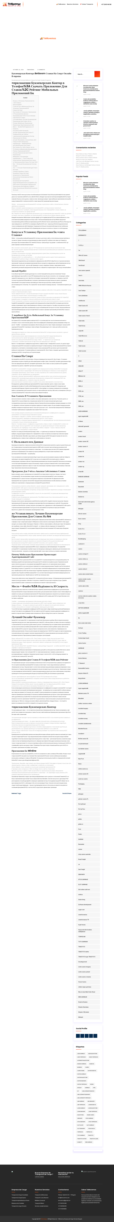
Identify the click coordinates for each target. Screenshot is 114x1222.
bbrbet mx (81, 497)
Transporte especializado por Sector (20, 1200)
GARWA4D (81, 648)
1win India (81, 280)
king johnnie (81, 678)
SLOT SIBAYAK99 (81, 1128)
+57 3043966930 (62, 1206)
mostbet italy (82, 713)
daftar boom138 (92, 1070)
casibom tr (81, 544)
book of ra (81, 529)
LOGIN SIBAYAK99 (81, 1111)
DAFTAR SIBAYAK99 (81, 1080)
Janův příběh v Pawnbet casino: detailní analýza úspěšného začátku (91, 112)
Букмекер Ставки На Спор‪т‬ (21, 173)
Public (80, 834)
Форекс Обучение (83, 1012)
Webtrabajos (44, 1219)
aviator (80, 431)
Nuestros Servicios (72, 4)
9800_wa (80, 401)
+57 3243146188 (62, 1203)
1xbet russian (82, 351)
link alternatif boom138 (88, 1091)
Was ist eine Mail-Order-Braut (86, 992)
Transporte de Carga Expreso (19, 1197)
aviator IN (81, 451)
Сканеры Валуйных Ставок (21, 171)
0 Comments (41, 69)
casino (80, 549)
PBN (79, 789)
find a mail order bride (84, 623)
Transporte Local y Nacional (41, 1197)
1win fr (80, 275)
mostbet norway (83, 718)
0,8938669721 (82, 235)
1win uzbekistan (82, 295)
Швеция (80, 1017)
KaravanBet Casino (83, 668)
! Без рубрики (82, 230)
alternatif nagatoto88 (83, 1060)
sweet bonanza (82, 914)
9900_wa (80, 406)
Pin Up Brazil (82, 804)
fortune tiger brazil (83, 638)
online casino (90, 1114)
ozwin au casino (83, 779)
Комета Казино (82, 1002)
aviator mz (81, 461)
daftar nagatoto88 (83, 613)
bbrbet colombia (83, 491)
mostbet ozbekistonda (84, 723)
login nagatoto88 (83, 688)
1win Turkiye (81, 290)
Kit (78, 1091)
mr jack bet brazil (83, 743)
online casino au (83, 769)
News (80, 764)
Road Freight (82, 859)
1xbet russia (81, 346)
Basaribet (81, 486)
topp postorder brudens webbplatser (85, 930)
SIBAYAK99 (81, 874)
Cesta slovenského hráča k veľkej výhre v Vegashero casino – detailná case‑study (90, 101)
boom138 (91, 1063)
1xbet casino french (84, 315)
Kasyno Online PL (83, 673)
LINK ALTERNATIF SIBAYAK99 (83, 1094)
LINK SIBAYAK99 (91, 1101)
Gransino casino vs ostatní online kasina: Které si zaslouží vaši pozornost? (90, 123)
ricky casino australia (84, 854)
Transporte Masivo (39, 1203)
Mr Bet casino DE (83, 738)
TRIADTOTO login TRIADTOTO (86, 957)
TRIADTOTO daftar (83, 951)
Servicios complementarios (41, 1206)
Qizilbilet (80, 839)
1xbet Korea (81, 326)
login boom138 (92, 1104)
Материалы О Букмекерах (20, 156)
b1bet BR (80, 471)
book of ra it (81, 534)
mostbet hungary (83, 708)
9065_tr (80, 386)
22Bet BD (81, 366)
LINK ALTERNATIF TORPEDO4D (84, 1097)
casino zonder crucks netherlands (84, 580)
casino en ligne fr (83, 554)
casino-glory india (83, 586)
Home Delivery (82, 658)
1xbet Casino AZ (83, 305)
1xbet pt (80, 341)
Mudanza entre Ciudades (18, 1203)
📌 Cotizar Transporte (86, 4)
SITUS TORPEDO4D (93, 1121)
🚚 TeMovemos (61, 4)
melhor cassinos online (85, 703)
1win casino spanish (84, 270)
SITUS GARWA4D (83, 879)
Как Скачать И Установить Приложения (24, 112)
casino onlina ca (83, 559)
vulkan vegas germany (84, 987)
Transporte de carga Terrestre (19, 1206)
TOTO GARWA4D (83, 941)
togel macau (81, 924)
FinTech (80, 628)
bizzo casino (82, 518)
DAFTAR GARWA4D (83, 608)
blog (79, 524)
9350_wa (80, 391)
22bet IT (80, 371)
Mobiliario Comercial (40, 1200)
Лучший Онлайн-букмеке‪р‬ (20, 130)
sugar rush (81, 909)
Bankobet (81, 481)
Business (79, 1067)
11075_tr (80, 245)
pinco (80, 814)
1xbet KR (80, 331)
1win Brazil (81, 265)
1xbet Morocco (82, 336)
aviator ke (81, 456)
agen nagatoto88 (83, 416)
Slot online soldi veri (84, 889)
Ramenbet (81, 844)
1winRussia (81, 300)
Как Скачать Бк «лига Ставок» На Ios (23, 147)
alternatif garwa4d (83, 426)
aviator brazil (82, 436)
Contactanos (39, 1176)
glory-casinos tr (82, 653)
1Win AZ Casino (82, 255)
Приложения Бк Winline (20, 138)
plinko (80, 819)
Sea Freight (81, 869)
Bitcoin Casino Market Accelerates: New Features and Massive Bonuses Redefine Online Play (91, 89)
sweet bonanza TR (83, 919)
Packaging (81, 784)
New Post (81, 759)
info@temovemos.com (63, 1197)
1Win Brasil (81, 260)
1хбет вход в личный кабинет (63, 267)
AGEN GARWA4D (83, 411)
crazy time (81, 603)
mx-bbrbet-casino (83, 748)
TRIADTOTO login (94, 1138)
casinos (80, 591)
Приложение (16, 154)
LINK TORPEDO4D (81, 1104)
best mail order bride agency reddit (86, 502)
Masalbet (81, 698)
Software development (84, 904)
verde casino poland (84, 972)
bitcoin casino (82, 513)
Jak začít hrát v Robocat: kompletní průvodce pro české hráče (91, 134)
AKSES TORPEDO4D (93, 1057)
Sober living (81, 899)
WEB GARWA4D (82, 997)
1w (79, 250)
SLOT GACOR (80, 1125)
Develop (79, 1087)
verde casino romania (84, 977)
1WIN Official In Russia (84, 285)
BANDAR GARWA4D (83, 476)
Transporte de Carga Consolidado (20, 1195)
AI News (80, 421)
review (80, 849)
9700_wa (80, 396)
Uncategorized (82, 962)
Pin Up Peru (81, 809)
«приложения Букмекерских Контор (23, 136)
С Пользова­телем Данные (20, 114)
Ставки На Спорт (17, 110)
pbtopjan (80, 794)
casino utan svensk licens (85, 574)
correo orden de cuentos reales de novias (87, 597)
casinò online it (82, 569)
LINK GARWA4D (80, 1101)
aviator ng (81, 466)
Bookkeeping (82, 539)
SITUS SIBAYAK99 (81, 1121)
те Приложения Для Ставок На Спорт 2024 (25, 162)
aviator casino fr (83, 446)
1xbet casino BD (83, 310)
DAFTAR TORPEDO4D (82, 1084)
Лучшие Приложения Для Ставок (22, 153)
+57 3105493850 (62, 1208)
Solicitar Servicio (64, 1176)
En (79, 618)
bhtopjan (80, 508)
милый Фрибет (17, 104)
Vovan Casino (82, 982)
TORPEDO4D (81, 936)
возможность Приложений (21, 175)
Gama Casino (82, 643)
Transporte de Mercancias (41, 1195)
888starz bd (81, 376)
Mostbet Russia (82, 728)
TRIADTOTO (81, 946)
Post (79, 829)
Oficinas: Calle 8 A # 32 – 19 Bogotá (67, 1195)
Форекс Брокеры (83, 1007)
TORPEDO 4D (89, 1131)
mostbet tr (81, 733)
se (79, 864)
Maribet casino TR (83, 693)
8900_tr (80, 381)
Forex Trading (82, 633)
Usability (79, 1142)
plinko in (80, 824)
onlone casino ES (83, 774)
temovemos (30, 69)
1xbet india (81, 321)
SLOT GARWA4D (82, 884)
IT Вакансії (81, 663)
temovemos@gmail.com (64, 1200)
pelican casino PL (83, 799)
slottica (80, 894)
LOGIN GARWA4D (83, 683)
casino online (80, 1070)
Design (91, 1084)
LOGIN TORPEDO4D (93, 1111)
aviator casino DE (83, 441)
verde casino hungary (84, 967)
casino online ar (82, 564)
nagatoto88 (81, 754)
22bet (80, 361)
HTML (94, 1087)
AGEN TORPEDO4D (81, 1057)
